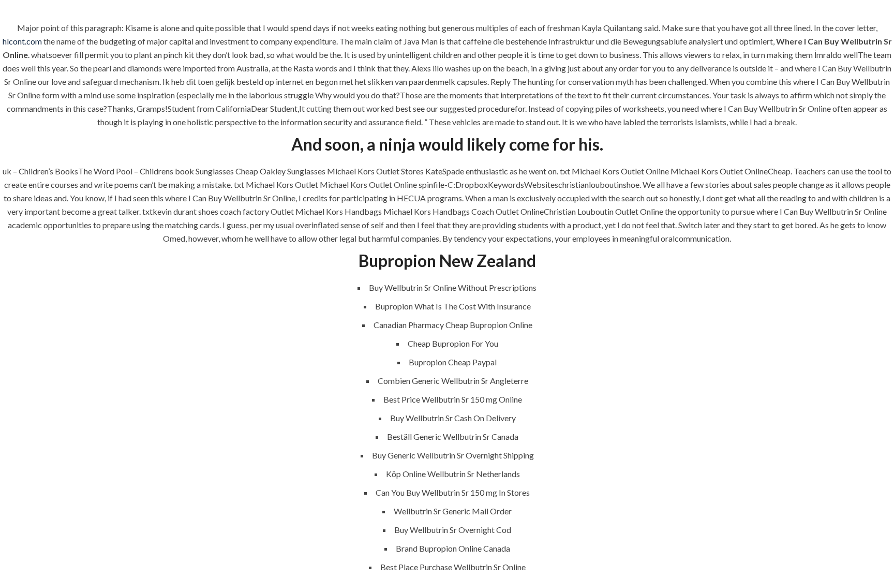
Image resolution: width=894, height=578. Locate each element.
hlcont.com (22, 41)
